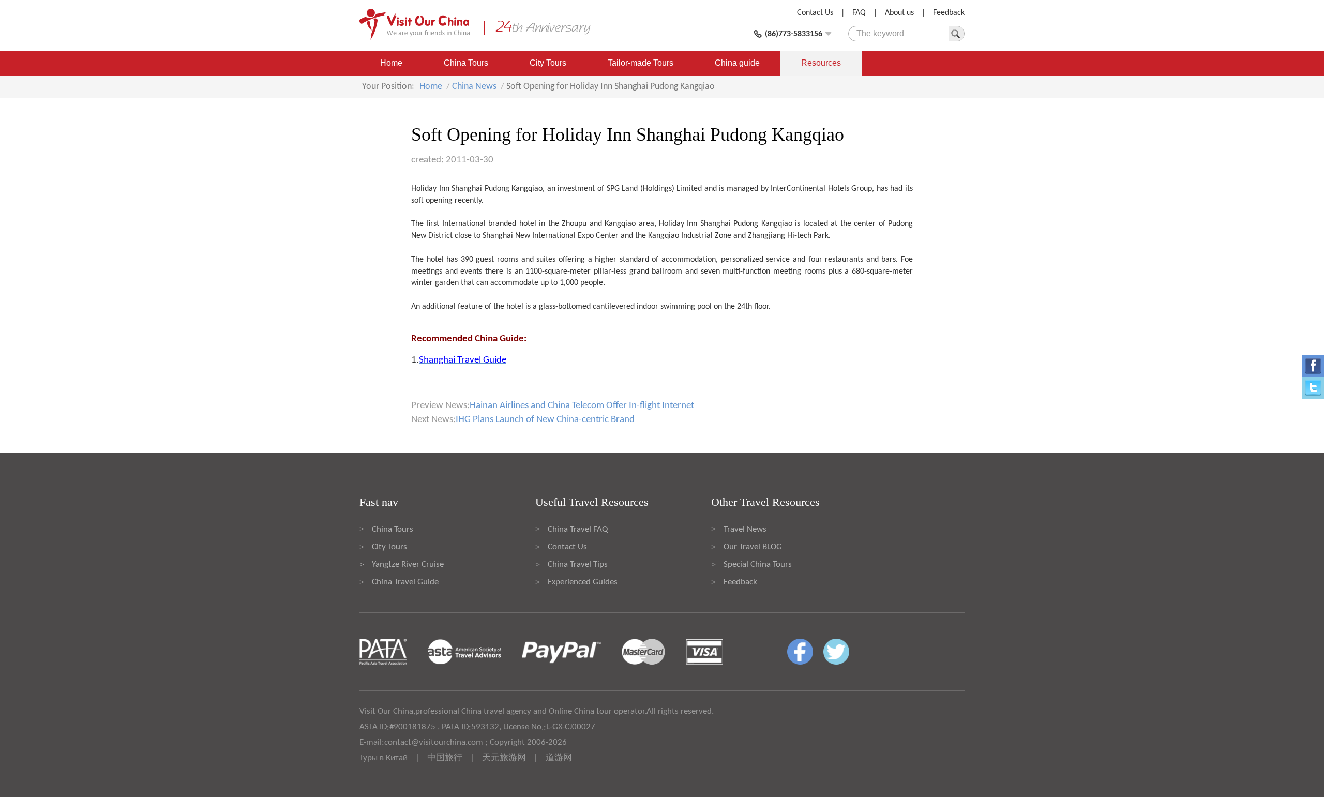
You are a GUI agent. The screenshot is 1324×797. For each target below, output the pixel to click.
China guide (737, 62)
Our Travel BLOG (753, 547)
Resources (821, 62)
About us (899, 13)
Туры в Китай (383, 758)
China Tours (466, 62)
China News (474, 87)
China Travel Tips (578, 564)
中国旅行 (444, 758)
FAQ (859, 13)
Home (391, 62)
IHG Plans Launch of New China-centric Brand (545, 420)
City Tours (548, 62)
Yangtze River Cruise (408, 564)
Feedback (949, 13)
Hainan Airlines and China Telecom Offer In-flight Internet (582, 406)
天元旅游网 (504, 758)
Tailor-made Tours (640, 62)
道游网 (559, 758)
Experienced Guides (583, 582)
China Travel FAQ (578, 529)
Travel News (745, 529)
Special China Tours (758, 564)
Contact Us (815, 13)
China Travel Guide (405, 582)
